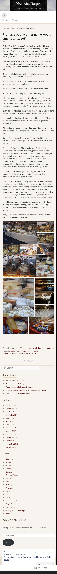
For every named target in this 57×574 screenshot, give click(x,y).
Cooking (9, 468)
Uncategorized (11, 507)
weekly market (30, 353)
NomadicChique (28, 3)
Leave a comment (46, 348)
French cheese (27, 351)
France (28, 348)
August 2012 (11, 447)
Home (5, 20)
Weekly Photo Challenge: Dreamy (19, 393)
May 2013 (10, 418)
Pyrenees (9, 488)
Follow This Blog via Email (14, 520)
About (15, 20)
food (18, 351)
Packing (9, 484)
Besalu (8, 462)
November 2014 (12, 408)
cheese (12, 351)
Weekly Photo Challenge (15, 510)
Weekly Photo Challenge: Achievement (21, 383)
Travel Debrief (11, 500)
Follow (8, 542)
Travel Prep (10, 504)
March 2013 (10, 424)
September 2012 (12, 444)
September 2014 (12, 415)
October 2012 (11, 440)
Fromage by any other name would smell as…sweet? (26, 390)
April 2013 (10, 421)
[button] (20, 232)
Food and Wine (17, 348)
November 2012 (12, 437)
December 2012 (12, 434)
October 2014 (11, 411)
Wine (8, 513)
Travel (34, 348)
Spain (8, 494)
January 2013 (11, 431)
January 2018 (11, 405)
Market (8, 481)
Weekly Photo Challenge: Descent (19, 387)
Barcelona (10, 459)
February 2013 (11, 427)
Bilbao (8, 465)
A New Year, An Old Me (15, 380)
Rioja (8, 491)
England (9, 472)
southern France (16, 353)
